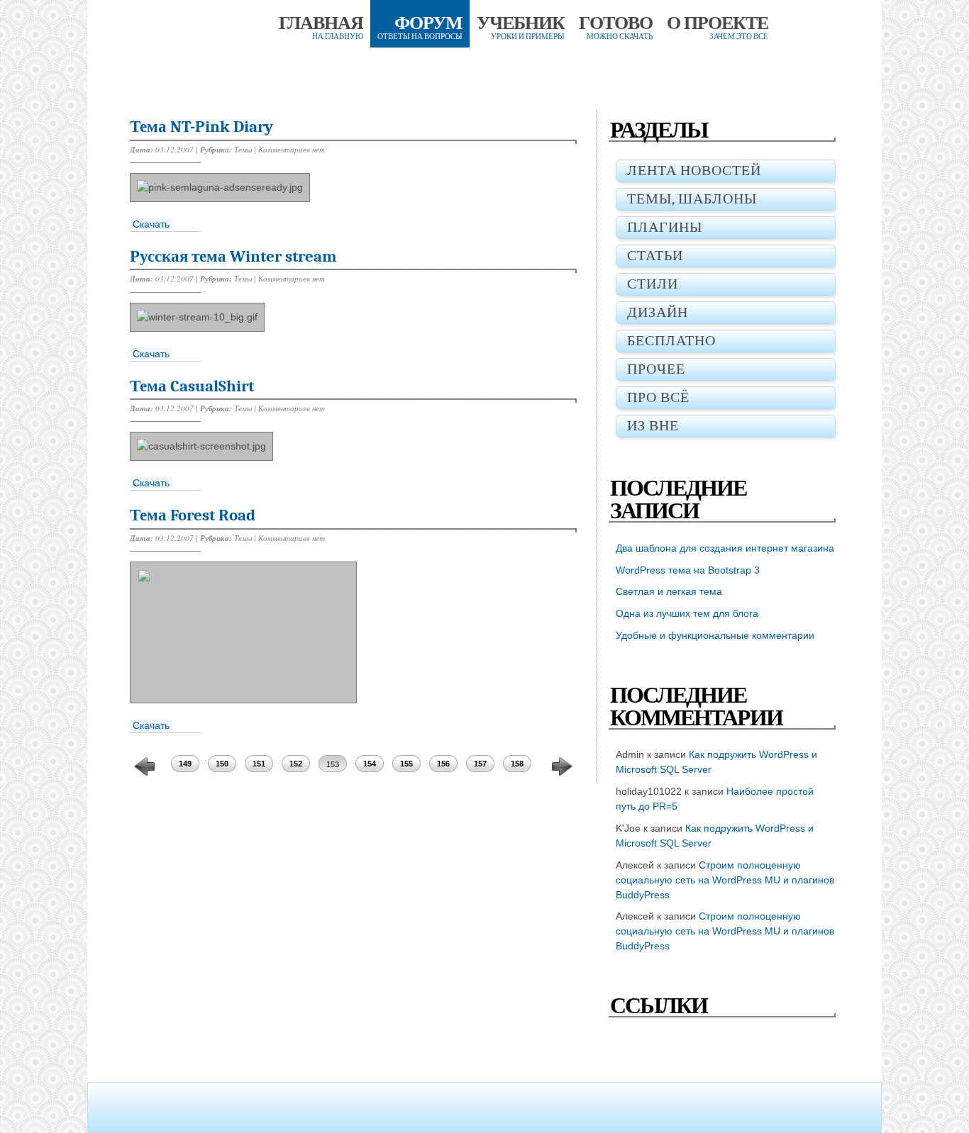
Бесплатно (671, 341)
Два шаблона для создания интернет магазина (725, 548)
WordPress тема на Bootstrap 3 (688, 570)
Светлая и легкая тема (669, 591)
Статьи (655, 255)
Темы (243, 149)
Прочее (656, 369)
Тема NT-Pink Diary (201, 126)
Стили (652, 284)
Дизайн (657, 312)
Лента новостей (694, 170)
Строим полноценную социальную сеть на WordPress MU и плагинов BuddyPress (725, 879)
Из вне (653, 426)
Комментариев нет (291, 149)
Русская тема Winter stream (233, 256)
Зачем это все (717, 31)
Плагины (664, 227)
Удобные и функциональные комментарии (715, 635)
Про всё (658, 397)
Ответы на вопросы (420, 31)
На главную (321, 31)
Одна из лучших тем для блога (687, 613)
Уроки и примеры (521, 31)
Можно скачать (616, 31)
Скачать (151, 224)
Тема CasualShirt (192, 386)
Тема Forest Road (192, 515)
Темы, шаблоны (692, 199)
